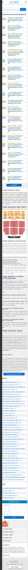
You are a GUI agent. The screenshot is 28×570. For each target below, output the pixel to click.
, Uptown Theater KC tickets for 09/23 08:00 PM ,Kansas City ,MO (15, 61)
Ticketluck (14, 2)
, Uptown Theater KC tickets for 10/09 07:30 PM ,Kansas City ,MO (15, 109)
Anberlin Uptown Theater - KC (9, 418)
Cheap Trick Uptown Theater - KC (10, 382)
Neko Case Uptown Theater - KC (10, 434)
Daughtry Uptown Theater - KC (9, 463)
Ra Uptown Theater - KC (8, 490)
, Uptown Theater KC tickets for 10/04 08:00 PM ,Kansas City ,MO (15, 102)
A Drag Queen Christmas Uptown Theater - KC (13, 488)
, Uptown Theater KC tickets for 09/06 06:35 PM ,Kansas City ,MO (15, 28)
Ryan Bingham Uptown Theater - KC (11, 465)
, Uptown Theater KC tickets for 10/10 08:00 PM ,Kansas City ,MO (15, 119)
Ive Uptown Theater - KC (8, 415)
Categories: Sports (7, 529)
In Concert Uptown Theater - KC (10, 495)
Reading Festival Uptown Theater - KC (11, 399)
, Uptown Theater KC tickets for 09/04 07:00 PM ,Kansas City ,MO (15, 20)
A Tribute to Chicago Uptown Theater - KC (12, 429)
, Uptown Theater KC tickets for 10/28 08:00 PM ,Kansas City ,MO (15, 146)
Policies (20, 564)
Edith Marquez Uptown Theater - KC (11, 432)
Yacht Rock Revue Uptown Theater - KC (12, 427)
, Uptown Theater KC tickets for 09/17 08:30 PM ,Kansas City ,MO (15, 52)
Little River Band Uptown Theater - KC (11, 460)
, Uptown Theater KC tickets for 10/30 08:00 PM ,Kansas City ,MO (15, 155)
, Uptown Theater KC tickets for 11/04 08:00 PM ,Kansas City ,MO (15, 178)
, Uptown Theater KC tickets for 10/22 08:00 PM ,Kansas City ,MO (15, 137)
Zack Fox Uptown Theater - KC (9, 389)
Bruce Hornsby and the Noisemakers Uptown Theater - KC (14, 477)
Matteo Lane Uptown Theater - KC (10, 446)
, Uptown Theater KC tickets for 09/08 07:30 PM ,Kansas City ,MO (15, 36)
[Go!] (23, 9)
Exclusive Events (7, 540)
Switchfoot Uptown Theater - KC (10, 441)
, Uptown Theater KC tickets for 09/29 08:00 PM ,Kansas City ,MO (15, 85)
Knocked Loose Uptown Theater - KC (11, 384)
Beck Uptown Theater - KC (8, 408)
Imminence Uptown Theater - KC (10, 425)
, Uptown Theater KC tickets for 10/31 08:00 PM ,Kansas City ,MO (15, 163)
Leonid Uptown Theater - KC (9, 472)
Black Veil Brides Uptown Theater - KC (11, 394)
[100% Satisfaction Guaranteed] (8, 524)
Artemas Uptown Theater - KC (9, 451)
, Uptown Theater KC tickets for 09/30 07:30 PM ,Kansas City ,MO (15, 94)
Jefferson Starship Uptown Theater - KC (12, 396)
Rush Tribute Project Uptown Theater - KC (12, 475)
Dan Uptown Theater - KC (8, 497)
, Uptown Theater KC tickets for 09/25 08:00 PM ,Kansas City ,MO (15, 77)
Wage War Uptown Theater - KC (10, 456)
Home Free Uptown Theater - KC (10, 467)
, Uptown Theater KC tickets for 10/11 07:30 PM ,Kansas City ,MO (15, 128)
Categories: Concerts (8, 532)
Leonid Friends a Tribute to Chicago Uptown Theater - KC (14, 392)
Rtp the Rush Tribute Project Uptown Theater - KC (14, 448)
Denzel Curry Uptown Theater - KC (10, 437)
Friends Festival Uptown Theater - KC (11, 420)
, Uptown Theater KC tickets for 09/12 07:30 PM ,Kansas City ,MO (15, 44)
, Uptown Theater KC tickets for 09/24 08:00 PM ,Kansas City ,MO (15, 69)
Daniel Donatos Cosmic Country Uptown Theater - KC (14, 403)
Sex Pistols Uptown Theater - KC (10, 453)
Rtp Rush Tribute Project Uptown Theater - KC (13, 387)
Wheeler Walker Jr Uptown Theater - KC (12, 401)
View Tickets (25, 20)
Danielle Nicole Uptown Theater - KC (11, 470)
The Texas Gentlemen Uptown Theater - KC (12, 439)
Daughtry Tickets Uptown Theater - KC (11, 458)
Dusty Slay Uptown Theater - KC (10, 444)
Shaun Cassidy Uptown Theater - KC (11, 406)
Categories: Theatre (8, 535)
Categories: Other (7, 538)
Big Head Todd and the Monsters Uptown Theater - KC (14, 479)
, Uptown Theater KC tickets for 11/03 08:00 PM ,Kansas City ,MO (15, 171)
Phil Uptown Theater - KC (8, 493)
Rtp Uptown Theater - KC (8, 413)
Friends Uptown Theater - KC (9, 411)
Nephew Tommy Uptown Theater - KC (11, 422)
